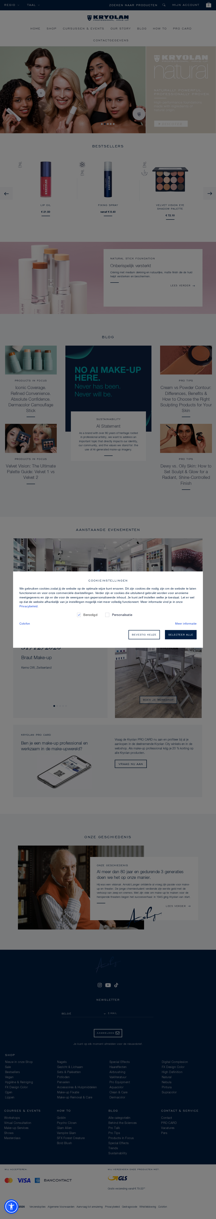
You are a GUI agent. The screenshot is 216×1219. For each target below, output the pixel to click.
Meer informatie (186, 623)
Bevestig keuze (144, 634)
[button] (11, 1206)
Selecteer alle (180, 634)
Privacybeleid (28, 606)
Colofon (24, 623)
